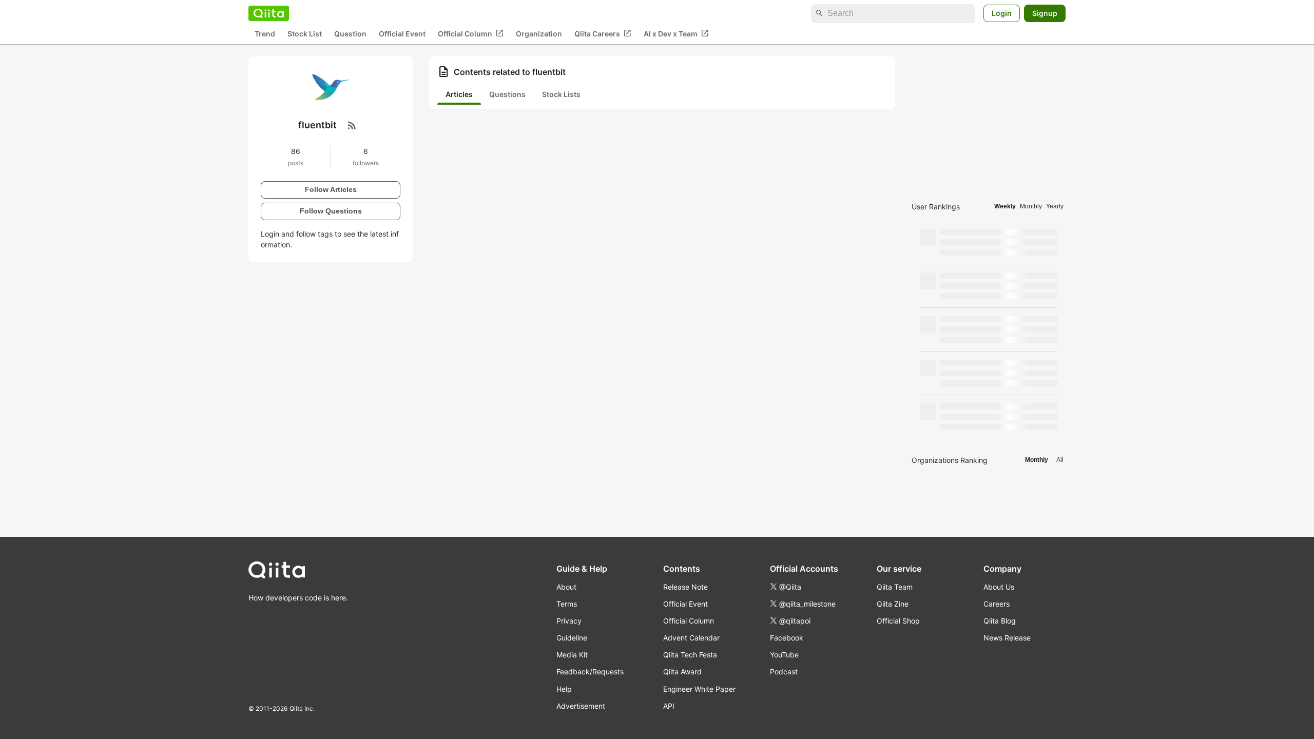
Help (564, 689)
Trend (265, 33)
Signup (1044, 13)
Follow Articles (331, 189)
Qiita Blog (999, 620)
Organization (539, 33)
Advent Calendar (691, 637)
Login (1002, 13)
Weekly (1005, 206)
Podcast (784, 671)
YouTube (784, 654)
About (566, 586)
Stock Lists (561, 94)
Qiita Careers (602, 33)
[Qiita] (268, 13)
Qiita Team (895, 586)
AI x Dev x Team (676, 33)
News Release (1007, 637)
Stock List (304, 33)
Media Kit (572, 654)
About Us (998, 586)
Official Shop (898, 620)
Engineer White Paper (699, 689)
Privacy (569, 620)
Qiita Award (682, 671)
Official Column (471, 33)
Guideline (571, 637)
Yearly (1055, 206)
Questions (507, 94)
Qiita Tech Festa (690, 654)
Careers (996, 603)
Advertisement (580, 706)
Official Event (402, 33)
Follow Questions (331, 211)
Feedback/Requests (590, 671)
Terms (566, 603)
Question (350, 33)
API (668, 706)
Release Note (685, 586)
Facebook (786, 637)
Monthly (1031, 206)
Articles (459, 94)
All (1060, 459)
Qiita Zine (893, 603)
